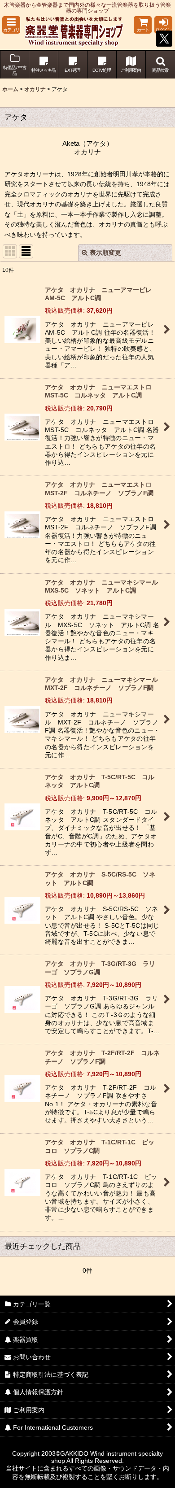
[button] (11, 25)
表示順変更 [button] (105, 252)
